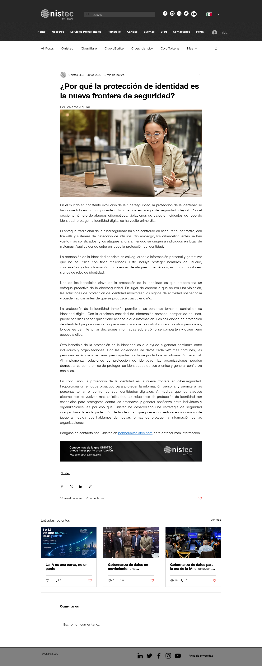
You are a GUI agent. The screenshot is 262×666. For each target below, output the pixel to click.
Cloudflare (89, 48)
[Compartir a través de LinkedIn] (80, 486)
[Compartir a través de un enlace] (90, 486)
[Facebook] (159, 655)
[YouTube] (177, 655)
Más (190, 48)
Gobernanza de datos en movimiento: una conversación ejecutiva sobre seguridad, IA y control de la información (128, 567)
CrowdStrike (114, 48)
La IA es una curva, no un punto (66, 567)
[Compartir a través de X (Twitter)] (71, 486)
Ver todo (216, 519)
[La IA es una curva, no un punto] (68, 542)
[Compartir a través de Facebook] (62, 486)
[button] (216, 48)
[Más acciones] (199, 75)
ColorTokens (170, 48)
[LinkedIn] (140, 655)
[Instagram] (168, 655)
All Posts (47, 48)
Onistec (67, 48)
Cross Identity (142, 48)
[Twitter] (149, 655)
